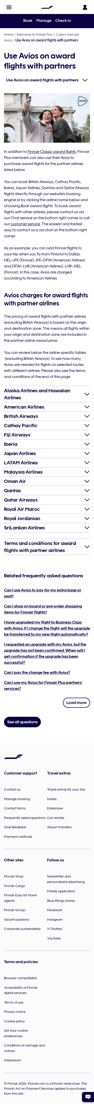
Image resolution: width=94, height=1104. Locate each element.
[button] (9, 7)
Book (27, 20)
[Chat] (88, 1097)
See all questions (22, 722)
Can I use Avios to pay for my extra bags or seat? (42, 593)
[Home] (47, 7)
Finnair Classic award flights (52, 151)
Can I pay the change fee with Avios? (37, 672)
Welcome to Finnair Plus (34, 34)
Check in (63, 20)
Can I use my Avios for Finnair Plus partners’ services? (43, 685)
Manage (43, 20)
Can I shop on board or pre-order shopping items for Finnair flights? (43, 609)
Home (8, 34)
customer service (25, 224)
